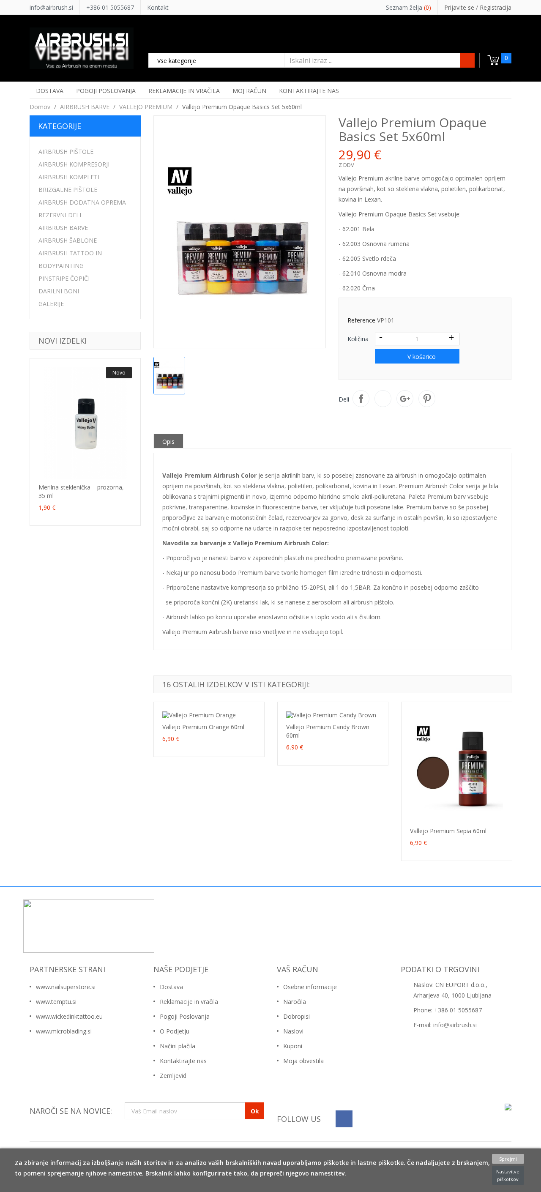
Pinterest (426, 398)
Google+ (404, 398)
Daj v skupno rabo (360, 398)
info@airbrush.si (51, 7)
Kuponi (292, 1046)
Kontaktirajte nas (183, 1061)
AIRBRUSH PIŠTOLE (65, 152)
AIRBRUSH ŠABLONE (67, 240)
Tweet (382, 398)
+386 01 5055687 (110, 7)
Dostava (171, 987)
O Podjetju (174, 1031)
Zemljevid (173, 1076)
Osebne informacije (310, 987)
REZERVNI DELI (59, 215)
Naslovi (293, 1031)
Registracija (495, 7)
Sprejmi (508, 1159)
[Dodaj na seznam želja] (68, 471)
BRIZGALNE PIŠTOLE (67, 190)
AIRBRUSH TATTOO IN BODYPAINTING (70, 259)
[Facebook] (344, 1118)
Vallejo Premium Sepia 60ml (448, 831)
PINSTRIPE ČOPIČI (64, 278)
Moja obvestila (303, 1061)
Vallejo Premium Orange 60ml (203, 727)
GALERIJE (51, 304)
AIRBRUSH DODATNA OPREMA (82, 202)
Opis (168, 441)
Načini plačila (177, 1046)
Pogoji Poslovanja (185, 1016)
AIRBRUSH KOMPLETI (68, 177)
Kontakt (158, 7)
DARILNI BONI (58, 291)
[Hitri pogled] (101, 471)
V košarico (421, 357)
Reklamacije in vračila (189, 1002)
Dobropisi (296, 1016)
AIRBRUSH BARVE (63, 228)
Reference (361, 320)
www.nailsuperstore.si (66, 987)
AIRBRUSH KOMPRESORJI (73, 164)
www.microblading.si (64, 1031)
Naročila (294, 1002)
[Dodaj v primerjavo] (85, 471)
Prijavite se (460, 7)
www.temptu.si (56, 1002)
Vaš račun (297, 969)
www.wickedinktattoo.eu (69, 1016)
